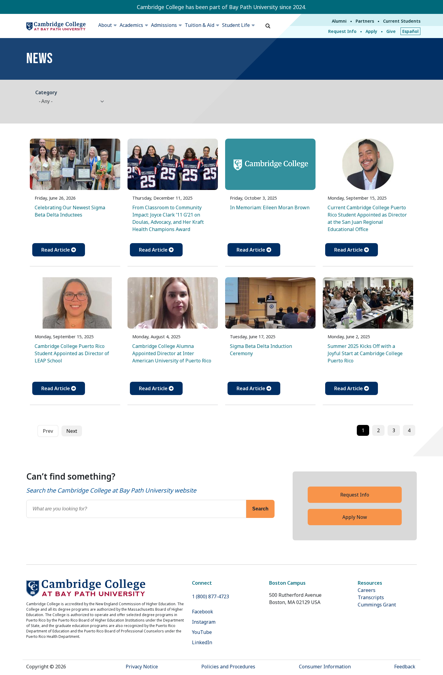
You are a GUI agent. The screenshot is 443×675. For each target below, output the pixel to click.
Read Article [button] (56, 249)
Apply (371, 31)
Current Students (401, 21)
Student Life (236, 25)
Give (391, 31)
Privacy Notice (142, 666)
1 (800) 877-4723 (210, 596)
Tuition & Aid (199, 25)
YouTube (202, 632)
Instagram (203, 622)
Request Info (342, 31)
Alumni (339, 21)
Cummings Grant (377, 604)
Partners (365, 21)
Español (410, 31)
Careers (366, 590)
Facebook (202, 611)
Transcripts (371, 597)
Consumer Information (325, 666)
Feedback (404, 666)
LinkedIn (202, 642)
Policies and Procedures (228, 666)
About (105, 25)
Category (46, 92)
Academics (131, 25)
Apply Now (354, 517)
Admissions (164, 25)
